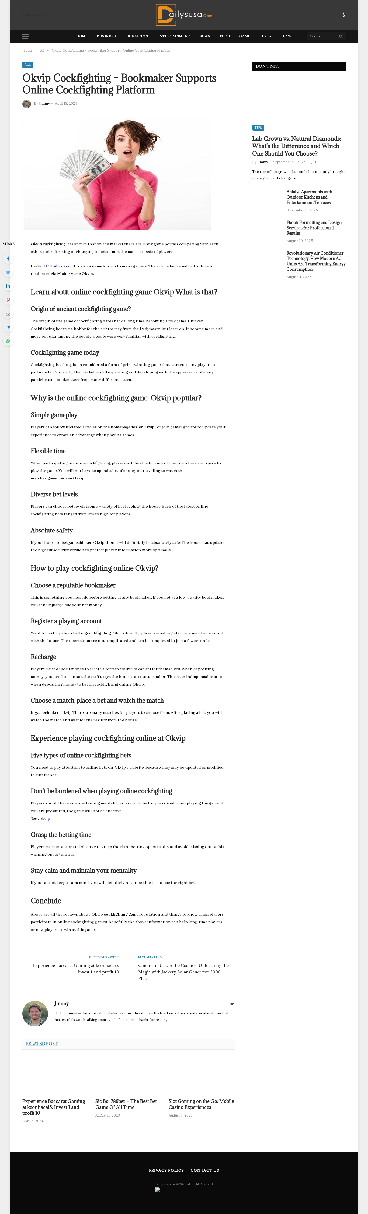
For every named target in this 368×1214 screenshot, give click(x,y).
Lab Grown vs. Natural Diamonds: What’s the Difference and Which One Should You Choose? (296, 146)
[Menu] (25, 36)
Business (106, 36)
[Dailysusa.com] (184, 15)
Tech (225, 36)
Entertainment (173, 36)
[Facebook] (8, 258)
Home (82, 36)
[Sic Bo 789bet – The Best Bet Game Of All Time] (128, 1075)
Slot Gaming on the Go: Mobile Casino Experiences (201, 1104)
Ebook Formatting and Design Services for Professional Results (314, 228)
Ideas (268, 36)
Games (246, 36)
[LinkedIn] (8, 286)
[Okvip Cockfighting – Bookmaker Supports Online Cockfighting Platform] (116, 229)
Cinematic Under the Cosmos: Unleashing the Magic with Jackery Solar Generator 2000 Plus (183, 972)
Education (136, 36)
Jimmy (44, 103)
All (28, 64)
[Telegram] (8, 327)
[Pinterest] (8, 299)
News (204, 36)
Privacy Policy (166, 1170)
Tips (258, 128)
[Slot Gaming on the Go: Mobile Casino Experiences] (202, 1075)
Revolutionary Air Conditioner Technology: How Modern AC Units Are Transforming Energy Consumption (316, 261)
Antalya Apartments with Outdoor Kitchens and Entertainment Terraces (309, 197)
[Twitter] (8, 272)
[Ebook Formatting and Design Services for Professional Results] (267, 229)
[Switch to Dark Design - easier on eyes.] (343, 14)
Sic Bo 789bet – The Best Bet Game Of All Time (126, 1104)
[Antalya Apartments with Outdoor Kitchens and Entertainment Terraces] (267, 199)
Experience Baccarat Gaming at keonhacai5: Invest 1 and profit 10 (53, 1107)
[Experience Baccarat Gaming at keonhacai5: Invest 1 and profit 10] (55, 1075)
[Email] (8, 313)
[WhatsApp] (8, 341)
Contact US (205, 1170)
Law (287, 36)
